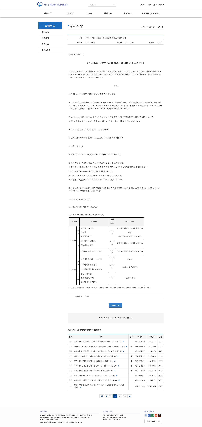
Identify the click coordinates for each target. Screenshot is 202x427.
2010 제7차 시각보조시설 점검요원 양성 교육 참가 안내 (94, 375)
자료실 (89, 13)
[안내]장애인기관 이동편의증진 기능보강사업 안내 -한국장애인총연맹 (100, 346)
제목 (80, 38)
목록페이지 (116, 305)
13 (120, 396)
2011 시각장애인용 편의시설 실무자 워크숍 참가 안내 (94, 371)
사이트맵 (161, 5)
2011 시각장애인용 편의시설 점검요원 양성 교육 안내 (94, 361)
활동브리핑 (46, 50)
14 (125, 396)
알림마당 (108, 13)
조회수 (151, 42)
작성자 (79, 42)
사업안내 (69, 13)
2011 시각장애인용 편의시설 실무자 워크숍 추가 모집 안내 (95, 366)
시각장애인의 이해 (150, 13)
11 (111, 396)
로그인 (143, 5)
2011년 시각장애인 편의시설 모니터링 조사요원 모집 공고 (95, 356)
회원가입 (151, 5)
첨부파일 (78, 296)
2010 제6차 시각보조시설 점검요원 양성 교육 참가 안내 (95, 380)
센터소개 (48, 13)
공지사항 (45, 32)
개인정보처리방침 (153, 421)
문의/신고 (127, 13)
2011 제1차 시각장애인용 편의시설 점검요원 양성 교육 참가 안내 (98, 351)
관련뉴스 (45, 44)
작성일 (119, 42)
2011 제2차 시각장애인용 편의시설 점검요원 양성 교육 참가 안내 (98, 341)
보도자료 (45, 38)
